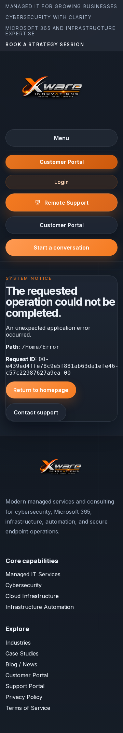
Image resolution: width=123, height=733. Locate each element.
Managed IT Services (32, 574)
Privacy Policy (23, 697)
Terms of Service (27, 707)
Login (61, 182)
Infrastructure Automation (39, 606)
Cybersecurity (23, 585)
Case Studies (22, 653)
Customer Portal (62, 162)
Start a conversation (61, 247)
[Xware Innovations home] (53, 89)
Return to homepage (40, 390)
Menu (61, 138)
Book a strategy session (44, 44)
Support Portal (24, 686)
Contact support (36, 412)
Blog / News (21, 664)
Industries (18, 642)
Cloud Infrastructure (32, 596)
